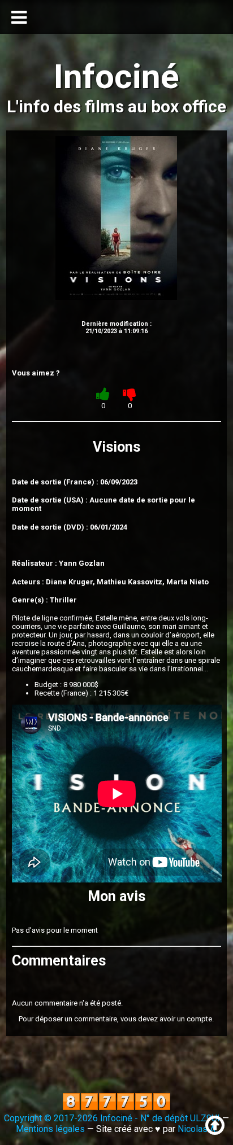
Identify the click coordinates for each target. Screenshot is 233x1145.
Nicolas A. (197, 1129)
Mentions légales (50, 1129)
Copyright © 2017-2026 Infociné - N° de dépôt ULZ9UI (112, 1118)
